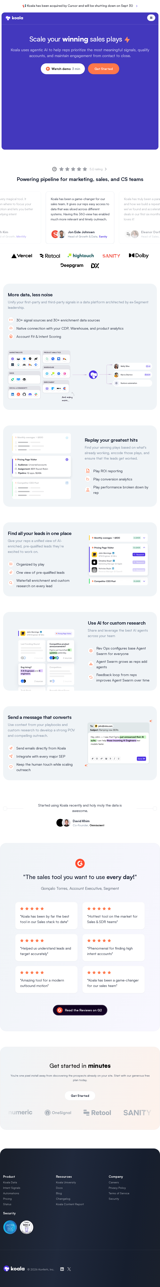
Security (114, 1198)
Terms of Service (119, 1193)
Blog (59, 1193)
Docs (59, 1187)
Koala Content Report (70, 1204)
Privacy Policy (117, 1187)
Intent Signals (11, 1187)
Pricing (7, 1198)
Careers (114, 1182)
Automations (11, 1193)
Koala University (66, 1182)
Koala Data (10, 1182)
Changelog (63, 1198)
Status (7, 1204)
